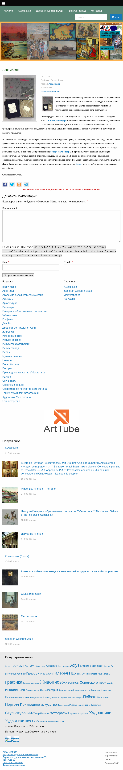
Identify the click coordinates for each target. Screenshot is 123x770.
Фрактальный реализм (79, 713)
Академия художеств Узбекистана (20, 754)
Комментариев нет (51, 91)
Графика (7, 319)
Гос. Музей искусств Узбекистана (93, 673)
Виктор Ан (108, 666)
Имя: (5, 262)
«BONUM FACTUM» (23, 666)
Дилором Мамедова (31, 683)
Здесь (79, 164)
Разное (6, 376)
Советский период (13, 385)
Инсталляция (15, 689)
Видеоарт (8, 307)
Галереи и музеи (39, 673)
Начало (8, 10)
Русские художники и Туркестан (85, 704)
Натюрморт (62, 697)
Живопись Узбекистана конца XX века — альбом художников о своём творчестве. (69, 571)
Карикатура (106, 690)
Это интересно (11, 401)
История (52, 690)
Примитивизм (63, 705)
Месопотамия (29, 616)
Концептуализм (33, 697)
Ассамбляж (54, 83)
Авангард (8, 290)
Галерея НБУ (65, 673)
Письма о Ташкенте (13, 762)
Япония (44, 721)
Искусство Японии (32, 533)
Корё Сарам (9, 759)
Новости (7, 360)
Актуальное (64, 665)
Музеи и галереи (12, 356)
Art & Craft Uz (10, 752)
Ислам (6, 352)
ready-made (9, 286)
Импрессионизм (12, 336)
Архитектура (9, 303)
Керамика (10, 697)
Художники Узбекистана (16, 397)
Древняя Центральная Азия (19, 327)
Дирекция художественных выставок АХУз (24, 757)
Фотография (59, 712)
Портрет (7, 368)
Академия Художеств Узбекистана (22, 295)
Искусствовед (77, 10)
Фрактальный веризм (14, 765)
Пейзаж (89, 696)
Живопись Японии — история (38, 488)
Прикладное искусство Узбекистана (23, 372)
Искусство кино (11, 339)
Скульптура (9, 380)
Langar (8, 666)
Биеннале (85, 665)
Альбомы (7, 299)
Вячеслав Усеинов (15, 673)
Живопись (8, 331)
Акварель (51, 666)
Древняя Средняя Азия (50, 10)
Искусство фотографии (16, 344)
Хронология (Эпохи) (17, 556)
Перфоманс (103, 697)
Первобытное (10, 364)
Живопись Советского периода (87, 682)
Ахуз (74, 665)
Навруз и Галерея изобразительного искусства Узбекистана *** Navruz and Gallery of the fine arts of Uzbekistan (69, 512)
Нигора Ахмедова (75, 697)
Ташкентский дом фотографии (20, 393)
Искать (115, 17)
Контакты (96, 10)
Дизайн (6, 323)
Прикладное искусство (38, 704)
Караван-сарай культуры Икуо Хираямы (79, 689)
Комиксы (20, 697)
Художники (24, 10)
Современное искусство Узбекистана (24, 389)
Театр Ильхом (41, 713)
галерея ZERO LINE (56, 721)
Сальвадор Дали (31, 594)
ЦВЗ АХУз (32, 721)
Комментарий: (9, 208)
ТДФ (29, 713)
